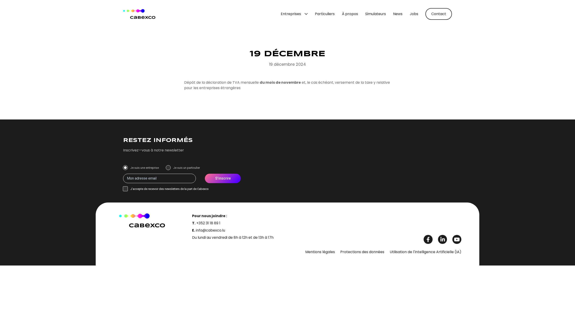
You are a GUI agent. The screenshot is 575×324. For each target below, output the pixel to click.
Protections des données (362, 251)
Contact (438, 13)
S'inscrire (223, 178)
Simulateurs (375, 13)
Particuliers (325, 13)
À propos (350, 13)
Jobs (414, 13)
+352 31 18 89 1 (208, 223)
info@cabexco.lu (210, 230)
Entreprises (291, 13)
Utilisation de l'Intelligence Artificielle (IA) (425, 251)
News (397, 13)
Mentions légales (320, 251)
